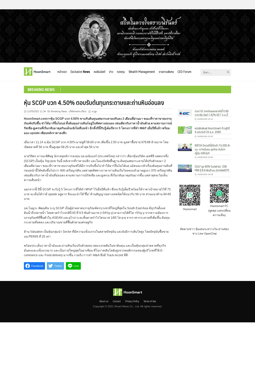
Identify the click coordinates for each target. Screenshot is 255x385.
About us (103, 301)
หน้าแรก (62, 71)
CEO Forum (184, 71)
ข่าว (111, 71)
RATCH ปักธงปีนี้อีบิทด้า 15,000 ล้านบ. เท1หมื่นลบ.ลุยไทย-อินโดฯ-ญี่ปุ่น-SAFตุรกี (212, 149)
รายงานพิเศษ (166, 71)
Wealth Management (142, 71)
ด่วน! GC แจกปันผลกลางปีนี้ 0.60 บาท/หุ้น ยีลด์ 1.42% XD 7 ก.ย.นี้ (211, 113)
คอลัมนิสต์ (99, 71)
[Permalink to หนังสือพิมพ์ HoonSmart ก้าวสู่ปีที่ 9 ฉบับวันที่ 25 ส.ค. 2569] (185, 129)
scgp (94, 111)
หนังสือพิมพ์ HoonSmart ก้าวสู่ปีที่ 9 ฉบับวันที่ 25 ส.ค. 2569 (212, 130)
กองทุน (121, 71)
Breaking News (59, 111)
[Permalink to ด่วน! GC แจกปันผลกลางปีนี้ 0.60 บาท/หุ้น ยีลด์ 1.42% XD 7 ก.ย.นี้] (185, 112)
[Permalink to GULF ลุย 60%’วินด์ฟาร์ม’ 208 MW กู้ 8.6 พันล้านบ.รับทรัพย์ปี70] (185, 168)
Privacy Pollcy (132, 301)
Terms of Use (150, 301)
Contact (117, 301)
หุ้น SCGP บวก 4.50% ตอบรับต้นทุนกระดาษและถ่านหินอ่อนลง (94, 102)
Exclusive (80, 71)
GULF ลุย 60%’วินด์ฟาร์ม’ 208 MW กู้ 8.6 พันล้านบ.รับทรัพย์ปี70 (212, 168)
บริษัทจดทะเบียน (77, 111)
